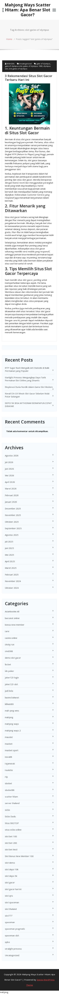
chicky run (9, 644)
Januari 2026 (11, 501)
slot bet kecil (11, 849)
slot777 (8, 915)
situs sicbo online (13, 829)
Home (9, 39)
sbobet (8, 783)
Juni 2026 (9, 468)
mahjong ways (12, 723)
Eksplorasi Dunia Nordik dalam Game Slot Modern (29, 387)
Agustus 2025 (11, 534)
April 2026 (10, 482)
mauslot (9, 737)
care (7, 631)
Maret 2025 (10, 568)
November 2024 (13, 581)
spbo (7, 942)
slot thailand (11, 909)
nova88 (8, 757)
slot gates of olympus (18, 68)
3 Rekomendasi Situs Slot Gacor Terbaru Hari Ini (28, 78)
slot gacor (10, 882)
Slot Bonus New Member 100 (19, 856)
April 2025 (10, 561)
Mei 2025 (9, 554)
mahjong (9, 717)
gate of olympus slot (13, 66)
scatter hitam (11, 796)
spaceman (10, 922)
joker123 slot (11, 684)
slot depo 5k (11, 876)
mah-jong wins (12, 710)
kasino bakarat (12, 697)
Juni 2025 (9, 548)
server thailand (12, 803)
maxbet (8, 743)
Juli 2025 (9, 541)
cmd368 (9, 651)
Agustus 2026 (11, 455)
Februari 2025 (12, 574)
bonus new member (14, 624)
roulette (9, 770)
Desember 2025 (13, 508)
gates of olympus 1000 (32, 66)
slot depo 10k (11, 869)
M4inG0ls (10, 63)
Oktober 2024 (12, 587)
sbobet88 (10, 790)
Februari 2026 (12, 495)
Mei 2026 (9, 475)
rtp (6, 776)
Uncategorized (25, 63)
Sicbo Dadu (10, 816)
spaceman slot (12, 935)
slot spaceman (12, 902)
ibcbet (8, 664)
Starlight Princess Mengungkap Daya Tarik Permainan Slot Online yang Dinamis (25, 379)
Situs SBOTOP (12, 823)
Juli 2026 (9, 462)
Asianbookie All (12, 611)
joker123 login (12, 677)
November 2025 (13, 515)
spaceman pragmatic (15, 928)
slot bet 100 (11, 836)
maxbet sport (11, 750)
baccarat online (12, 618)
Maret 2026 (10, 488)
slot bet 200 (11, 843)
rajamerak (10, 763)
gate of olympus (43, 63)
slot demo (10, 862)
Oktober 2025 (12, 521)
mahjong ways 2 (13, 730)
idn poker (9, 671)
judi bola (9, 690)
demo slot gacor (13, 657)
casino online (11, 638)
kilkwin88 (9, 704)
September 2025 (13, 528)
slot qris (9, 895)
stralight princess (13, 948)
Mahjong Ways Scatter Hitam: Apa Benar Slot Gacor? (28, 9)
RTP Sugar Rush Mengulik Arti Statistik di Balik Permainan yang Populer (27, 369)
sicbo (7, 809)
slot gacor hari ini (13, 889)
